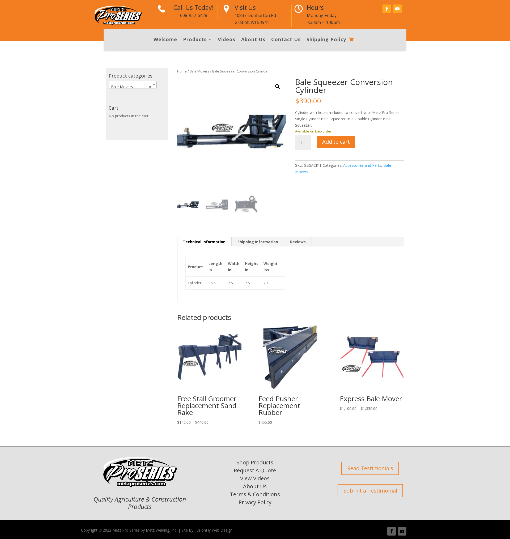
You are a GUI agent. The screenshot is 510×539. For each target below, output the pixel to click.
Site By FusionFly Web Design (206, 530)
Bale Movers (199, 71)
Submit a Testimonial (370, 490)
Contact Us (286, 39)
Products (195, 39)
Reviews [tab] (298, 241)
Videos (226, 39)
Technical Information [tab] (204, 241)
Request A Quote (255, 470)
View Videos (255, 478)
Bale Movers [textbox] (131, 86)
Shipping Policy (326, 39)
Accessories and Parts (362, 165)
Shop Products (254, 462)
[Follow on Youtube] (397, 9)
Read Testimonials (370, 468)
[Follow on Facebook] (386, 9)
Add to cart (336, 141)
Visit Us (245, 7)
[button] (277, 86)
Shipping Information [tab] (257, 241)
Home (182, 71)
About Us (253, 39)
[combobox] (133, 84)
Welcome (165, 39)
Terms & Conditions (255, 494)
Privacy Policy (255, 502)
